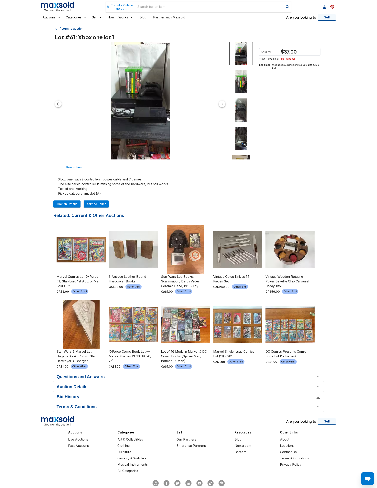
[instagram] (155, 483)
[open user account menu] (324, 7)
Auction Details (67, 204)
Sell (94, 17)
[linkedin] (188, 483)
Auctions (49, 17)
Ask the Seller (96, 204)
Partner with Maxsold (169, 17)
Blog (143, 17)
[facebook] (166, 483)
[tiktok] (210, 483)
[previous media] (58, 104)
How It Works (117, 17)
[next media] (222, 104)
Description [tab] (74, 167)
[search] (288, 7)
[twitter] (177, 483)
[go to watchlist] (332, 7)
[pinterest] (221, 483)
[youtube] (199, 483)
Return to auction (71, 28)
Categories (73, 17)
